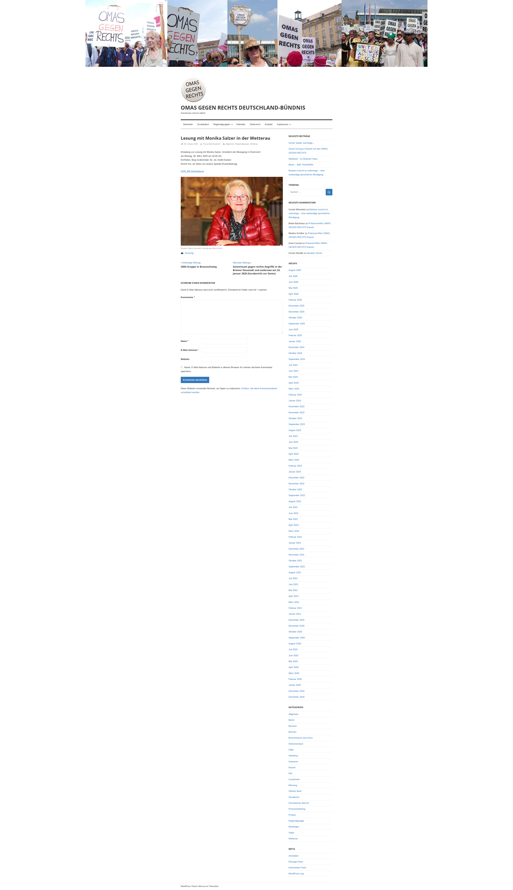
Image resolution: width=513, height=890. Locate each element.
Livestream (294, 779)
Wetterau (254, 144)
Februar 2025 (295, 335)
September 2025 (297, 323)
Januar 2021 (295, 614)
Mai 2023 (293, 448)
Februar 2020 (295, 679)
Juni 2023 (293, 442)
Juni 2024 (293, 371)
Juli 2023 (293, 436)
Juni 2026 (293, 282)
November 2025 (296, 311)
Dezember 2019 (296, 691)
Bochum (293, 726)
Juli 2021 (293, 578)
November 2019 (296, 697)
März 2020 (294, 673)
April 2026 (294, 294)
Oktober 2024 (295, 353)
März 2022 (294, 531)
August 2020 (295, 643)
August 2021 (295, 572)
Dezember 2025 (296, 305)
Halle (291, 749)
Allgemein (230, 144)
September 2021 (297, 566)
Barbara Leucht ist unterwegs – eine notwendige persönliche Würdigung (309, 213)
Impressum (282, 124)
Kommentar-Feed (297, 867)
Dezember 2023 (296, 406)
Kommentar (188, 297)
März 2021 (294, 602)
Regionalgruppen (221, 124)
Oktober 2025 (295, 317)
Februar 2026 (295, 300)
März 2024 (294, 388)
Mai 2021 (293, 590)
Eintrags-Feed (296, 861)
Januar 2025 (295, 341)
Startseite (188, 124)
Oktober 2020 (295, 631)
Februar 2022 (295, 537)
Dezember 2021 (296, 549)
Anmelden (293, 856)
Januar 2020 (295, 685)
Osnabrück (294, 797)
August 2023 (295, 430)
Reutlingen (294, 826)
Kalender (240, 124)
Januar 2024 (295, 400)
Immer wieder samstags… (302, 143)
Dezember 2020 (296, 620)
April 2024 (294, 383)
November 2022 (296, 483)
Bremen (292, 732)
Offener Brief (295, 791)
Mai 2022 (293, 519)
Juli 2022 (293, 507)
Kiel (290, 773)
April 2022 (294, 525)
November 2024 (296, 347)
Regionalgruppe (242, 144)
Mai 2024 (293, 377)
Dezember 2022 (296, 477)
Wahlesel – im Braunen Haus (303, 159)
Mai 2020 (293, 661)
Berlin (291, 720)
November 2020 (296, 626)
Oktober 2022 (295, 489)
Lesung (189, 253)
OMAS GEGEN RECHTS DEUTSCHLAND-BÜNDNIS (243, 107)
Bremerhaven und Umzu (301, 738)
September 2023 (297, 424)
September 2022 (297, 495)
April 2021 (294, 596)
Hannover (293, 761)
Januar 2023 (295, 471)
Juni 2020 (293, 655)
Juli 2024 (293, 365)
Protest (292, 815)
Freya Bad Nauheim (212, 144)
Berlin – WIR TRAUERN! (301, 164)
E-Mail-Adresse (190, 350)
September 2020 (297, 637)
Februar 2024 (295, 394)
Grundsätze (203, 124)
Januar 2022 (295, 543)
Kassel (292, 767)
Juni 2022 (293, 513)
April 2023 (294, 454)
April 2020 (294, 667)
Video (291, 832)
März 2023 (294, 460)
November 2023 (296, 412)
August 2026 (295, 270)
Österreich (255, 124)
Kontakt (269, 124)
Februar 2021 (295, 608)
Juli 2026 (293, 276)
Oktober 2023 (295, 418)
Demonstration (296, 744)
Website (185, 359)
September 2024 (297, 359)
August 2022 (295, 501)
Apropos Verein (314, 253)
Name (184, 341)
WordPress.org (296, 873)
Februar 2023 (295, 466)
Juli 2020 (293, 649)
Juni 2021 (293, 584)
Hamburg (293, 755)
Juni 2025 (293, 329)
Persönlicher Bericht (299, 803)
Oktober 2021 (295, 560)
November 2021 (296, 554)
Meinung (293, 785)
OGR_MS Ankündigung (192, 171)
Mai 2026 (293, 288)
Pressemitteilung (297, 809)
